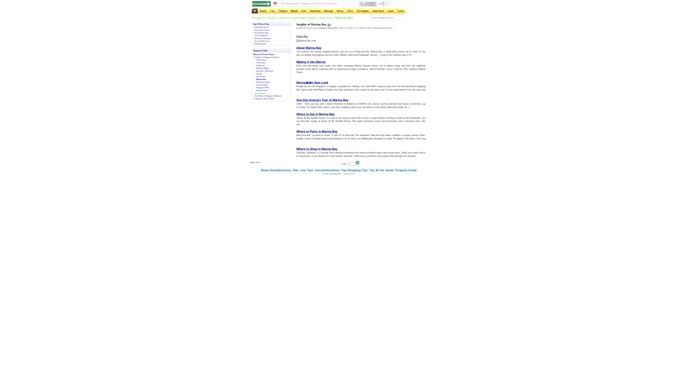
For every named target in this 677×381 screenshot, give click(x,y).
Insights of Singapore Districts (267, 57)
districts (326, 18)
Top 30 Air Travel (262, 30)
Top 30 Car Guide (381, 170)
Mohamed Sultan (263, 82)
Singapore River (262, 87)
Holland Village (262, 68)
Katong (259, 74)
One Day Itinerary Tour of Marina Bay (322, 100)
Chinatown (260, 65)
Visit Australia (260, 44)
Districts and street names (297, 18)
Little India (260, 76)
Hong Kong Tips (262, 33)
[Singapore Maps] (261, 4)
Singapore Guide (264, 18)
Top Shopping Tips (354, 170)
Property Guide (406, 170)
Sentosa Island (262, 90)
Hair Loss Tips (303, 170)
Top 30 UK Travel (262, 41)
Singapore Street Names (264, 99)
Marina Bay (344, 18)
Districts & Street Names (263, 54)
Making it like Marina (310, 62)
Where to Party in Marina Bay (316, 131)
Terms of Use (349, 174)
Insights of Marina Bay (311, 24)
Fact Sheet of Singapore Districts (268, 96)
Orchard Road (262, 85)
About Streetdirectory (276, 170)
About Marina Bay (308, 48)
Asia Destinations (262, 27)
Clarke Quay (261, 60)
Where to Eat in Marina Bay (315, 114)
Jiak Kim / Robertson (264, 71)
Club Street (260, 63)
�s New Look (318, 82)
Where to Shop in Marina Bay (316, 149)
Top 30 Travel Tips (261, 24)
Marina (301, 82)
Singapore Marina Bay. (328, 28)
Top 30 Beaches (261, 35)
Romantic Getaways (263, 38)
